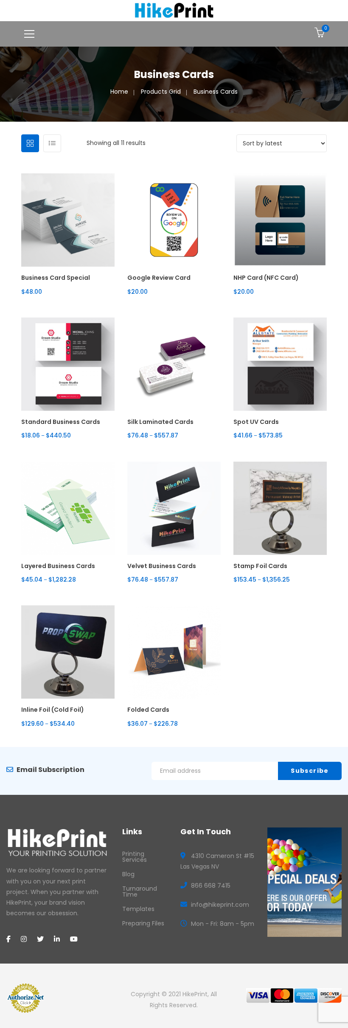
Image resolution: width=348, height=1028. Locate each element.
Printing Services (134, 857)
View (68, 275)
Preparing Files (143, 923)
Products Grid (161, 91)
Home (119, 91)
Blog (128, 874)
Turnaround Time (139, 891)
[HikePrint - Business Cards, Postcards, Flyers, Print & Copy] (174, 10)
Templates (138, 909)
